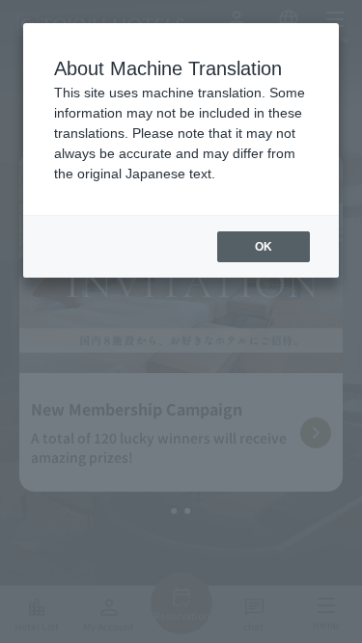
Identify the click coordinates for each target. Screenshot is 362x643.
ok (263, 247)
